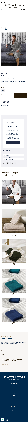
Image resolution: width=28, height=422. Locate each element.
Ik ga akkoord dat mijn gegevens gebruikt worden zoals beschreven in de (13, 360)
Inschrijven (5, 364)
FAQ (14, 412)
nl (21, 9)
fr (23, 9)
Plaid (14, 393)
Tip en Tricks (14, 409)
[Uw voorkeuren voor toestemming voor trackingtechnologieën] (2, 419)
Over (14, 402)
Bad (14, 390)
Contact (14, 404)
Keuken (14, 397)
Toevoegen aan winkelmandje (20, 95)
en (24, 9)
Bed (14, 391)
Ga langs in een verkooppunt (13, 142)
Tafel (14, 395)
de (26, 9)
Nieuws (14, 410)
